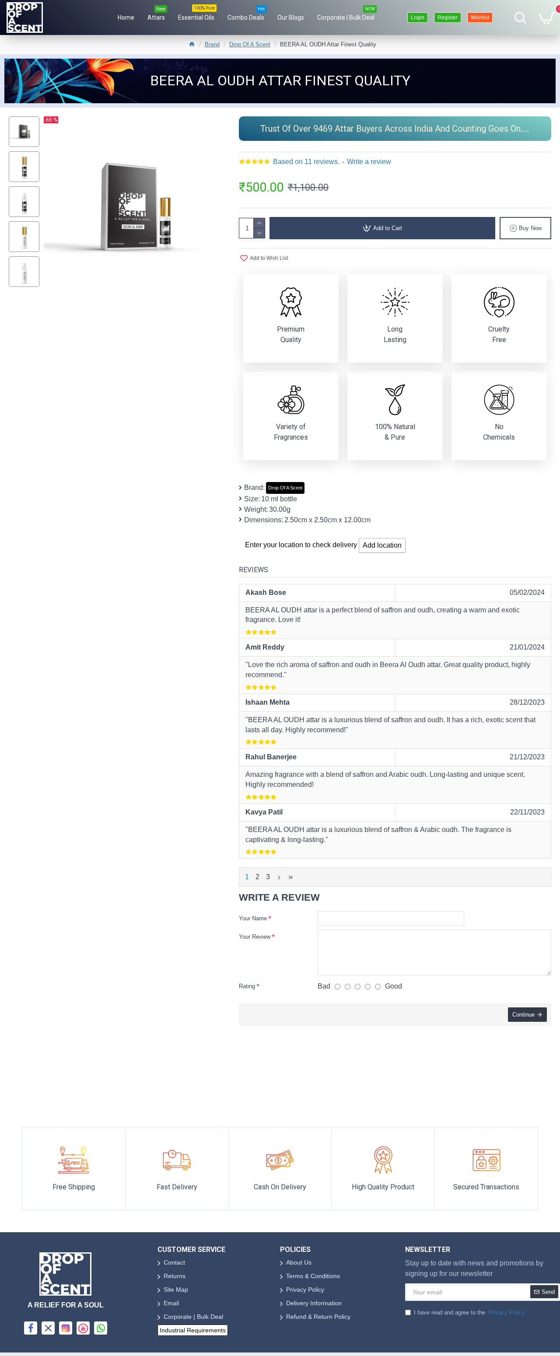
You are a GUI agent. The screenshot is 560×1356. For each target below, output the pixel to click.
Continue (523, 1014)
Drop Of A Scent (249, 44)
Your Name (253, 918)
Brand (212, 44)
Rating (247, 986)
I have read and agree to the (469, 1312)
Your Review (254, 936)
